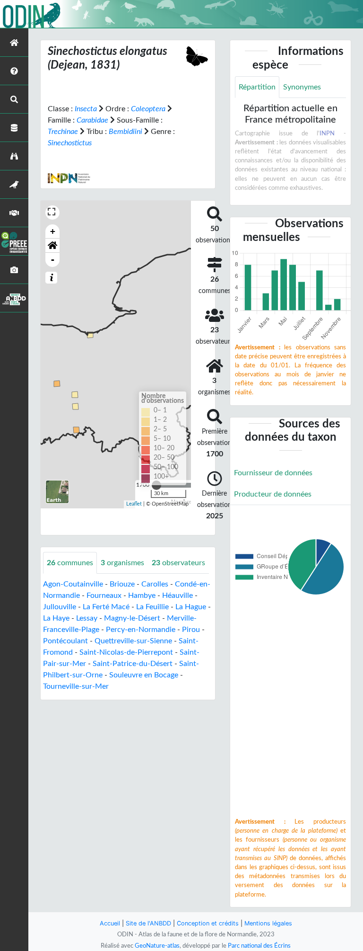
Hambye (142, 595)
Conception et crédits (208, 923)
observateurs (178, 563)
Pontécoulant (65, 641)
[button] (52, 246)
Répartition (257, 87)
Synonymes (302, 87)
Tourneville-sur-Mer (76, 686)
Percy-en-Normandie (140, 629)
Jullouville (59, 607)
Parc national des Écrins (259, 946)
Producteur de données (272, 494)
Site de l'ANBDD (148, 923)
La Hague (190, 607)
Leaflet (134, 504)
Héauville (177, 595)
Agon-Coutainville (73, 584)
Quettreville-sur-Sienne (133, 641)
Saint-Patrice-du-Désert (133, 663)
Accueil (110, 923)
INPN (327, 133)
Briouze (122, 584)
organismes (122, 563)
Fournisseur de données (273, 473)
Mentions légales (268, 923)
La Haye (56, 618)
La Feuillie (152, 607)
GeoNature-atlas (157, 946)
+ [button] (52, 231)
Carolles (154, 584)
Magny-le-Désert (132, 618)
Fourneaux (103, 595)
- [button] (52, 260)
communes (70, 563)
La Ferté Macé (106, 607)
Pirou (191, 629)
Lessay (86, 618)
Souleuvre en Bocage (143, 675)
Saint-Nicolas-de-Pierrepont (126, 652)
